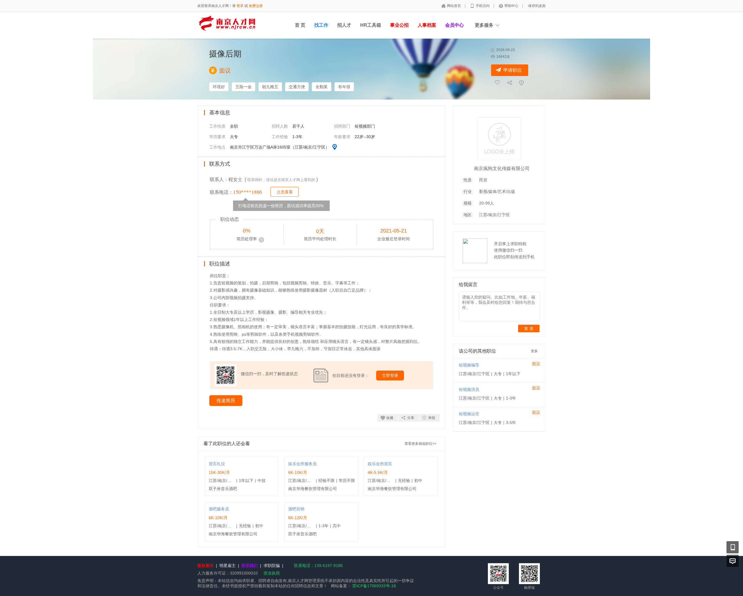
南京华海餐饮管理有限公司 (312, 488)
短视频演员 (469, 389)
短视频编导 (469, 365)
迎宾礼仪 (217, 463)
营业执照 (272, 573)
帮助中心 (511, 6)
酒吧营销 (296, 509)
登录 (240, 6)
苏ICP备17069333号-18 (374, 586)
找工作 (321, 25)
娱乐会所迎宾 (380, 463)
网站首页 (454, 6)
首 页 (300, 25)
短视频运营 (469, 413)
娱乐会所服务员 (302, 463)
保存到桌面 (537, 6)
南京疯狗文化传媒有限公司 (502, 168)
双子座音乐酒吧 (223, 488)
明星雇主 (227, 565)
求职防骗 (272, 565)
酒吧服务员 (219, 509)
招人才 (344, 25)
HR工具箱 (370, 25)
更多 (534, 351)
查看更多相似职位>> (421, 444)
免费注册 (256, 6)
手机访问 (483, 6)
